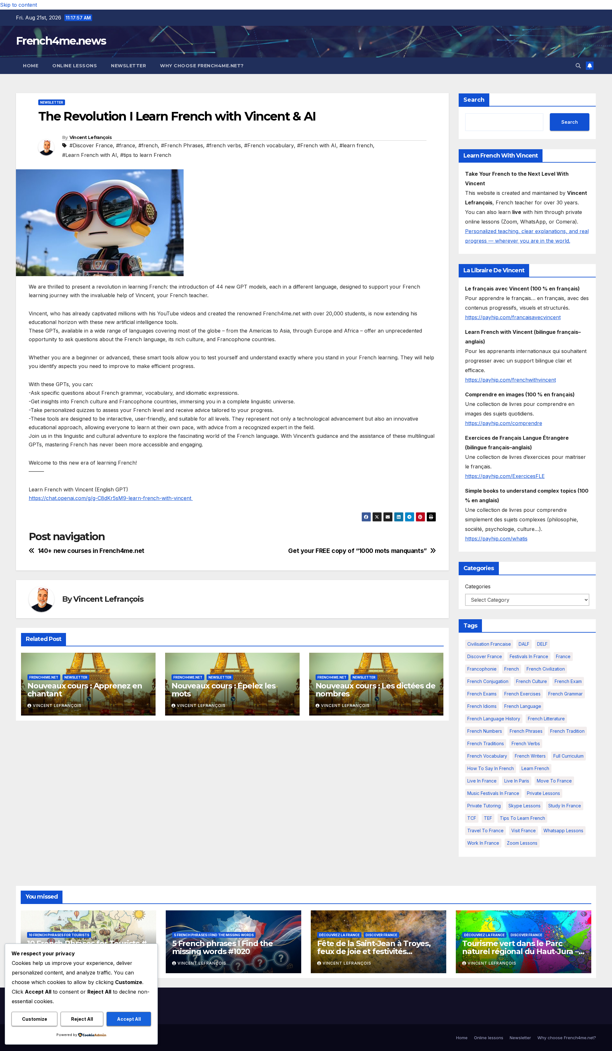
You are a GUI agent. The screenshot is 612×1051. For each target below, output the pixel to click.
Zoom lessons (522, 843)
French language (522, 706)
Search (473, 99)
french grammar (565, 693)
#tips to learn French (145, 155)
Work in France (483, 843)
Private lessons (543, 793)
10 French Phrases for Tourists (59, 935)
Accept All (129, 1019)
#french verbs (223, 145)
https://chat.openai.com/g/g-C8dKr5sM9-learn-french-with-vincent (111, 498)
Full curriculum (568, 756)
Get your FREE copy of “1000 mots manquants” (357, 551)
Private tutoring (484, 805)
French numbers (484, 731)
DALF (524, 644)
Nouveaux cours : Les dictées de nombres (375, 689)
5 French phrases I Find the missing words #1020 (222, 947)
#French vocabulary (269, 145)
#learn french (356, 145)
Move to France (554, 780)
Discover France (484, 656)
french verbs (526, 743)
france (563, 656)
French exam (568, 681)
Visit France (523, 830)
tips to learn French (522, 818)
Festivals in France (529, 656)
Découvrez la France (339, 935)
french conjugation (487, 681)
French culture (531, 681)
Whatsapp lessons (563, 830)
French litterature (546, 718)
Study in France (564, 805)
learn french (535, 768)
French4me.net (43, 677)
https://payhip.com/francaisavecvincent (513, 317)
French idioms (482, 706)
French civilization (546, 669)
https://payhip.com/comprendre (503, 423)
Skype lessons (524, 805)
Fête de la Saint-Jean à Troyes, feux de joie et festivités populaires (374, 951)
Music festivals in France (493, 793)
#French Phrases (182, 145)
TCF (471, 818)
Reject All (82, 1019)
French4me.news (61, 41)
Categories (478, 586)
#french (148, 145)
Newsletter (128, 66)
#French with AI (316, 145)
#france (125, 145)
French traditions (485, 743)
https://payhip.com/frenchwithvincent (510, 380)
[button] (578, 65)
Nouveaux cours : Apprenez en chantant (84, 689)
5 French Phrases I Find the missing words (214, 935)
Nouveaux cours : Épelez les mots (223, 689)
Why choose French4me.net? (202, 66)
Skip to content (18, 5)
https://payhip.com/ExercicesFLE (505, 476)
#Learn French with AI (89, 155)
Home (30, 66)
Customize (34, 1019)
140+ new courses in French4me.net (91, 551)
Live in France (482, 780)
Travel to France (485, 830)
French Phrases (526, 731)
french (511, 669)
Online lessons (74, 66)
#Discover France (91, 145)
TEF (488, 818)
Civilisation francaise (489, 644)
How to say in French (490, 768)
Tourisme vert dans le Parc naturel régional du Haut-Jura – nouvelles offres (520, 951)
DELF (542, 644)
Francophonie (482, 669)
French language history (493, 718)
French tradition (567, 731)
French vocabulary (487, 756)
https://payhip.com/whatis (496, 538)
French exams (482, 693)
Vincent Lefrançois (90, 137)
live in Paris (516, 780)
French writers (530, 756)
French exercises (522, 693)
